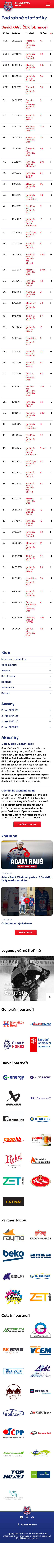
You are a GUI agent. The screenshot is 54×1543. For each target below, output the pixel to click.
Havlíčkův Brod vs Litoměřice (31, 197)
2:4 (41, 76)
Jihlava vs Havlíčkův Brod (30, 186)
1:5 (41, 327)
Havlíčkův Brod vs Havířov (30, 364)
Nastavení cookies (29, 1538)
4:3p (42, 65)
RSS (18, 1538)
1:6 (41, 520)
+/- (52, 33)
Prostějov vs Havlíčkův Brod (30, 43)
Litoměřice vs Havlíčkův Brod (31, 341)
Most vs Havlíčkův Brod (30, 67)
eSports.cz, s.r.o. (10, 1536)
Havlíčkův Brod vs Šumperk (30, 56)
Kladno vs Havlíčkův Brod (30, 139)
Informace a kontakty (13, 659)
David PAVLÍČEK (15, 27)
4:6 (41, 402)
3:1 (41, 232)
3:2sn (42, 448)
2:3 (41, 87)
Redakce (6, 681)
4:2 (41, 54)
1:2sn (42, 126)
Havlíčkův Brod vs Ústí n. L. (30, 245)
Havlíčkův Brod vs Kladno (30, 522)
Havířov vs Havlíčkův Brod (31, 234)
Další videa (25, 932)
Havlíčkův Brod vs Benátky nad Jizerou (30, 258)
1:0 (41, 219)
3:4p (42, 617)
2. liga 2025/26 (9, 710)
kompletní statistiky (35, 643)
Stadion (6, 670)
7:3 (41, 373)
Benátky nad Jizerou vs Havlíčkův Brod (30, 104)
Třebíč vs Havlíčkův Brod (30, 318)
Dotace (5, 693)
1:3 (41, 424)
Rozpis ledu (8, 676)
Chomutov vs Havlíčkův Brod (31, 306)
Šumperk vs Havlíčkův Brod (30, 90)
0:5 (41, 137)
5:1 (41, 206)
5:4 (41, 148)
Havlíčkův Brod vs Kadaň (30, 282)
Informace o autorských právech (35, 1536)
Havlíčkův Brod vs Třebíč (30, 175)
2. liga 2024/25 (9, 715)
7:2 (41, 40)
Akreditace (8, 687)
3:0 (41, 578)
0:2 (41, 591)
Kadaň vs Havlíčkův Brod (30, 128)
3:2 (41, 435)
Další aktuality (27, 824)
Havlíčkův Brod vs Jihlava (30, 329)
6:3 (41, 303)
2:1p (41, 184)
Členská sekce (29, 1524)
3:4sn (42, 413)
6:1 (41, 100)
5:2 (41, 351)
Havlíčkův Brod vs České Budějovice (31, 222)
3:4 (41, 195)
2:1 (41, 243)
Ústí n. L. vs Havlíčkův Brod (30, 376)
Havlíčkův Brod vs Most (30, 117)
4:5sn (42, 254)
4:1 (41, 338)
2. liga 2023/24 (9, 721)
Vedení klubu (9, 664)
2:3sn (42, 269)
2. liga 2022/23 (9, 727)
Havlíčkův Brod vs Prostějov (30, 78)
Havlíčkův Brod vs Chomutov (31, 163)
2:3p (42, 161)
